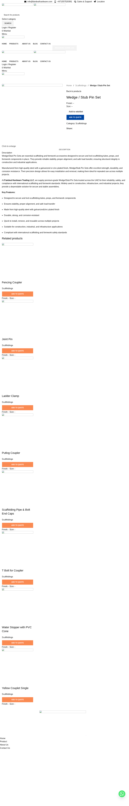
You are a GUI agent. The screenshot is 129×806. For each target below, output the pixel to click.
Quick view (5, 277)
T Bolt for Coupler (12, 570)
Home (69, 85)
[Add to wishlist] (12, 277)
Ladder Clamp (10, 396)
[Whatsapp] (122, 793)
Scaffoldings (81, 85)
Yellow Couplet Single (15, 688)
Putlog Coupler (11, 452)
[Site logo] (18, 8)
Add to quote (75, 117)
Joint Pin (7, 339)
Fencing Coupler (12, 282)
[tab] (64, 150)
